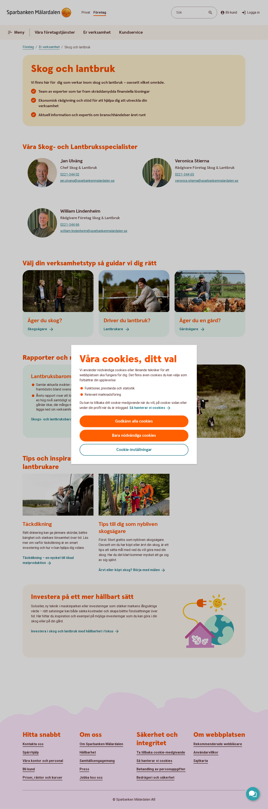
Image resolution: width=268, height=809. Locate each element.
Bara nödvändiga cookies (134, 435)
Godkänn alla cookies (134, 421)
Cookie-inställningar (134, 449)
